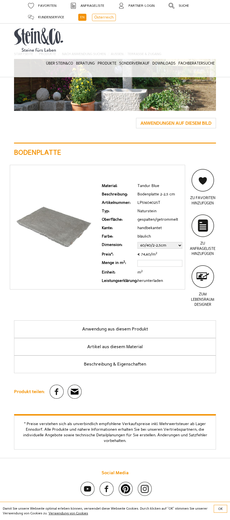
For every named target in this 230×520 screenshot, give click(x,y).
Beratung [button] (85, 63)
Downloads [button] (164, 63)
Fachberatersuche (196, 63)
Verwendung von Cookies (68, 513)
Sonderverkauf (134, 63)
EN (82, 17)
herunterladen (150, 281)
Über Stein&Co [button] (59, 63)
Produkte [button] (107, 63)
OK (220, 508)
